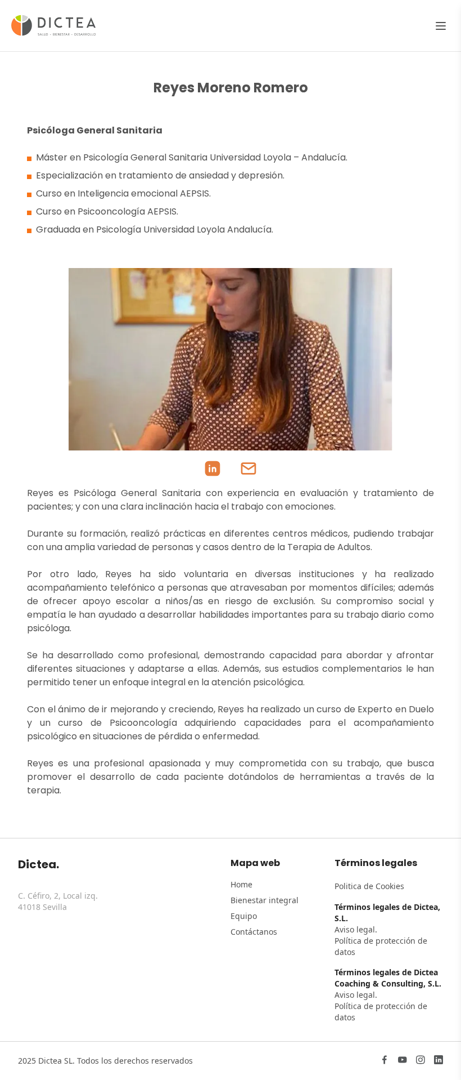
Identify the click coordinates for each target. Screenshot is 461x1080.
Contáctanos (254, 931)
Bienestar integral (265, 900)
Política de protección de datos (381, 946)
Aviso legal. (356, 929)
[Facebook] (384, 1060)
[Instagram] (420, 1060)
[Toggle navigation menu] (441, 26)
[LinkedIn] (438, 1060)
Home (241, 884)
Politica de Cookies (369, 886)
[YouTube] (402, 1060)
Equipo (244, 916)
